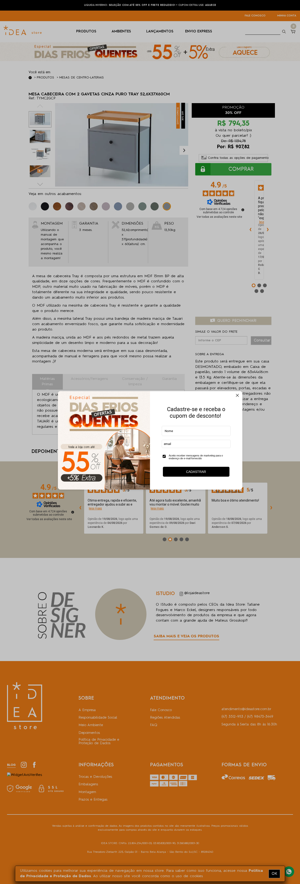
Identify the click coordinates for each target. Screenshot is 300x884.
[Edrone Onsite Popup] (150, 442)
